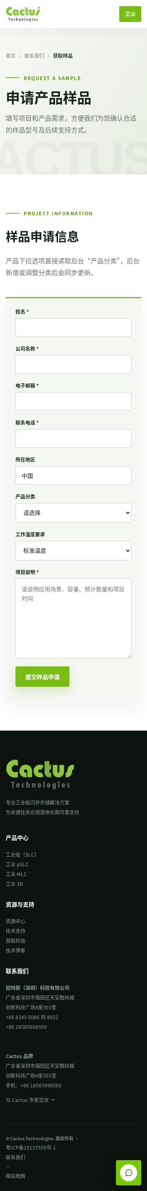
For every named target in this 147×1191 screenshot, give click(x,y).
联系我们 (34, 55)
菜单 (130, 14)
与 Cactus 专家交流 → (30, 1099)
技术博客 (15, 950)
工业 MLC (16, 873)
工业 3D (14, 883)
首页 (11, 55)
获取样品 (15, 940)
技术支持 (15, 930)
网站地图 (15, 1175)
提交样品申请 (42, 677)
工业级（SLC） (22, 854)
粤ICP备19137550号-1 (31, 1147)
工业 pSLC (17, 864)
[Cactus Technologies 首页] (28, 14)
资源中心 (15, 921)
